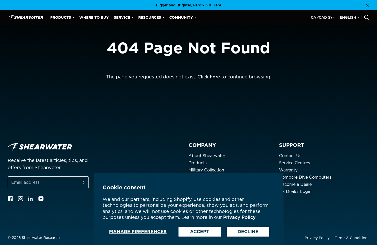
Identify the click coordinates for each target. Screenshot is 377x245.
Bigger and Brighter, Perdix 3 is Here (188, 5)
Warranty (288, 170)
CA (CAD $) (321, 17)
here (215, 76)
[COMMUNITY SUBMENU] (195, 17)
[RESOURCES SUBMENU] (163, 17)
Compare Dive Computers (305, 177)
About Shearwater (206, 155)
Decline (248, 231)
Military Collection (206, 170)
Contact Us (290, 155)
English (348, 17)
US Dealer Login (295, 191)
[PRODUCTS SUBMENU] (73, 17)
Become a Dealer (296, 184)
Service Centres (294, 162)
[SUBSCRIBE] (77, 182)
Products (197, 162)
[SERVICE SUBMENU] (132, 17)
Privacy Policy (239, 217)
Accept (199, 231)
